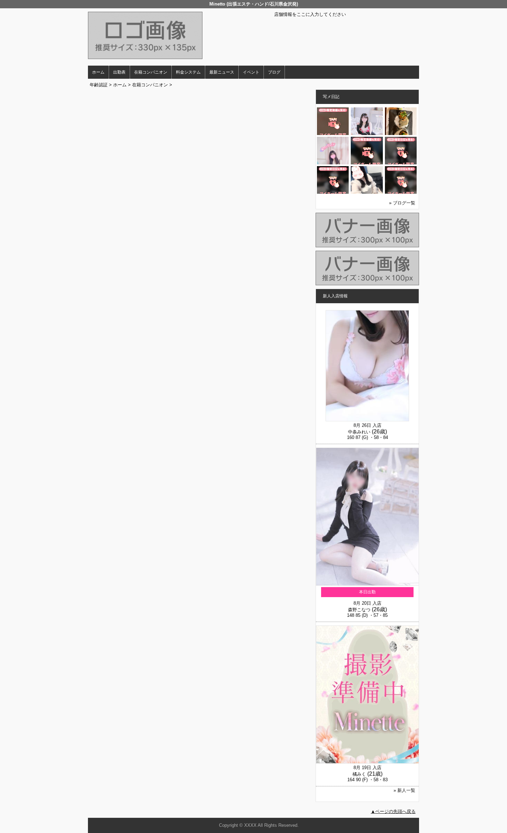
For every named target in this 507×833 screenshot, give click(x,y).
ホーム (98, 72)
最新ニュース (221, 72)
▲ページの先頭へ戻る (393, 811)
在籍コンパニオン (150, 72)
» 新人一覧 (404, 790)
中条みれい (359, 431)
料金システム (188, 72)
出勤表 (119, 72)
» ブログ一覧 (402, 202)
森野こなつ (359, 609)
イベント (251, 72)
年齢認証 (99, 84)
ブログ (274, 72)
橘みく (359, 774)
